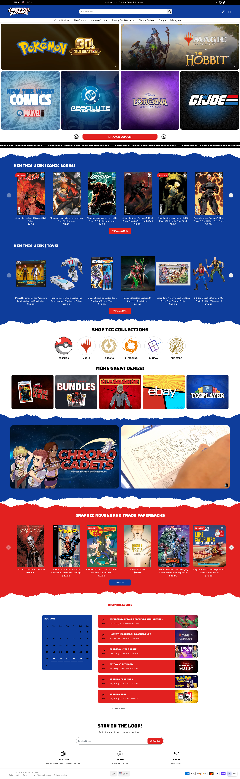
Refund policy (15, 775)
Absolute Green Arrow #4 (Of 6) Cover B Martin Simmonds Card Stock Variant (137, 220)
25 (54, 658)
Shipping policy (60, 775)
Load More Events (118, 708)
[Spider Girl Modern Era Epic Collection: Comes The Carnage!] (66, 545)
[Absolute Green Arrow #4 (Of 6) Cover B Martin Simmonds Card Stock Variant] (138, 193)
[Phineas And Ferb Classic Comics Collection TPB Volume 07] (102, 545)
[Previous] (9, 195)
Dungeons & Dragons (170, 20)
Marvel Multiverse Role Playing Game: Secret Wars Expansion (173, 571)
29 (80, 658)
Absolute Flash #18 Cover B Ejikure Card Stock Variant (66, 219)
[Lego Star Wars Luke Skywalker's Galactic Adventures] (209, 545)
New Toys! (79, 20)
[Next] (231, 195)
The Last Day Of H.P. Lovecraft (30, 569)
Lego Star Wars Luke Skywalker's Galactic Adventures (209, 571)
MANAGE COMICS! (120, 136)
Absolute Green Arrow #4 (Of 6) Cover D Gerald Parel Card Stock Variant (209, 220)
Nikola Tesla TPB (138, 569)
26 (60, 658)
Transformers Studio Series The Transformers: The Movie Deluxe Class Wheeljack (66, 300)
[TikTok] (224, 2)
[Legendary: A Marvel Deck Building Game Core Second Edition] (173, 273)
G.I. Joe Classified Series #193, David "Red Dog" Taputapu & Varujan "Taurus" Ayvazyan (209, 300)
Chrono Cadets (146, 20)
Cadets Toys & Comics (30, 772)
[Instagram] (220, 2)
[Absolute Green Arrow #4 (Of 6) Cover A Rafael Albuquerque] (102, 193)
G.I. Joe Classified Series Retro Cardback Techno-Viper (102, 299)
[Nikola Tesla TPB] (137, 545)
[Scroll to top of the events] (196, 708)
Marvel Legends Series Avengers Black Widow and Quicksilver (31, 299)
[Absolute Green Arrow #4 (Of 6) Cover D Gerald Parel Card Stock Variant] (209, 193)
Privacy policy (29, 775)
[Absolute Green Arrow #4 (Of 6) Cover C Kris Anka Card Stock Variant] (173, 193)
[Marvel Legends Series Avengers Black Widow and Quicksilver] (31, 273)
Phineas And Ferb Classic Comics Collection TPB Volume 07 (102, 571)
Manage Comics (99, 20)
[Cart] (229, 11)
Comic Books (61, 20)
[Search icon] (169, 11)
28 (74, 658)
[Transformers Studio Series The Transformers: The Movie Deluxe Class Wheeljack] (67, 273)
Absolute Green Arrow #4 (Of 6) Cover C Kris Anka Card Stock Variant (173, 220)
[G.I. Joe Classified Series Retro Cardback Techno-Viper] (102, 273)
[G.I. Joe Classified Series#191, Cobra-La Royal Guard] (138, 273)
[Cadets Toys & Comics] (19, 11)
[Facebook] (217, 2)
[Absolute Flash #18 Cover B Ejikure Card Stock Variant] (67, 193)
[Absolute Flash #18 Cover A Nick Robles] (31, 193)
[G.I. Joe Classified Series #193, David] (209, 273)
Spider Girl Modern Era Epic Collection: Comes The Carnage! (66, 571)
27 (67, 658)
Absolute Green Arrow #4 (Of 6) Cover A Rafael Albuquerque (102, 219)
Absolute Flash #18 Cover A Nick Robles (31, 219)
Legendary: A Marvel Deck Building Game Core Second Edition (173, 299)
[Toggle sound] (226, 485)
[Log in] (223, 11)
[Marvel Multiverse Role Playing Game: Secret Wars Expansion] (173, 545)
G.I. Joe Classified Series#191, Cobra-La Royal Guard (138, 299)
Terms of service (44, 775)
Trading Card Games (122, 20)
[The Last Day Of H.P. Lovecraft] (30, 545)
